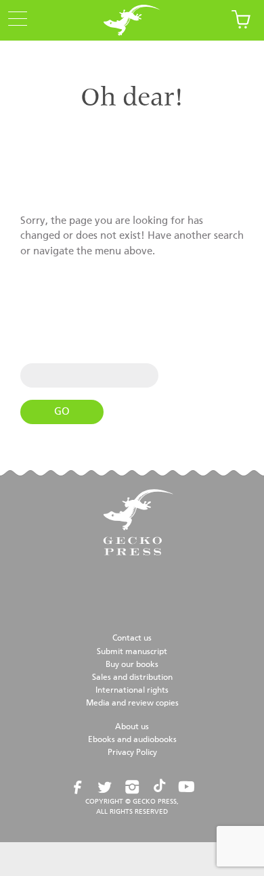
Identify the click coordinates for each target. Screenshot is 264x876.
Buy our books (132, 665)
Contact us (132, 639)
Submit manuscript (132, 652)
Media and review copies (132, 703)
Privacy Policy (132, 753)
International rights (132, 691)
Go (62, 412)
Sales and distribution (132, 678)
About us (132, 727)
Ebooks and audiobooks (132, 740)
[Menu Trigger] (13, 19)
